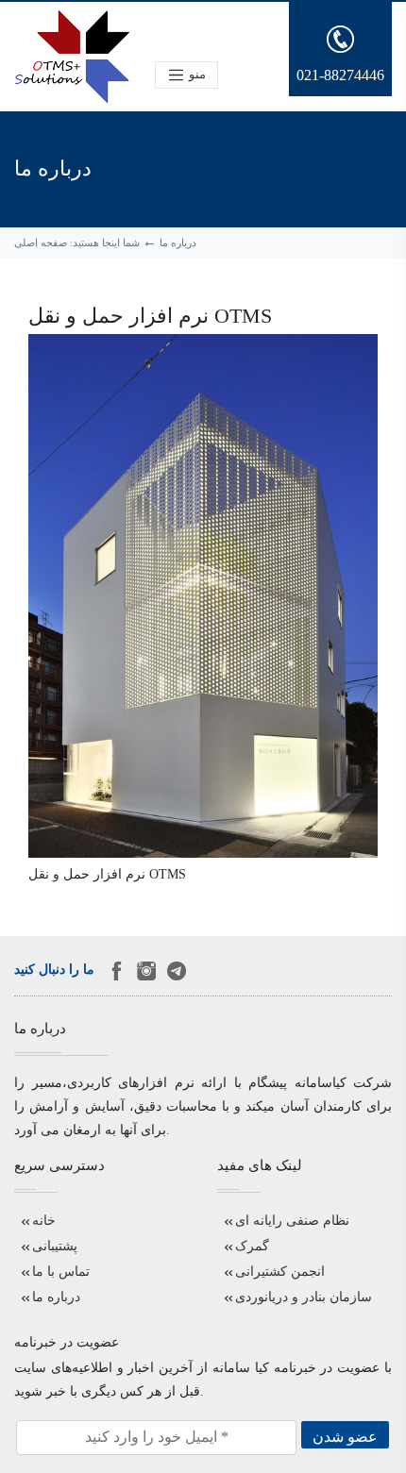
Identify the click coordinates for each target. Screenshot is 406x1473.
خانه (44, 1221)
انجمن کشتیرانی (280, 1271)
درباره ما (56, 1297)
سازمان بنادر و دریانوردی (303, 1297)
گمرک (252, 1246)
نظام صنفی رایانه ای (292, 1221)
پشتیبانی (54, 1246)
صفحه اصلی (40, 242)
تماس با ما (61, 1271)
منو (196, 73)
